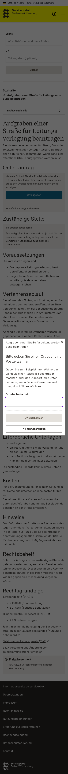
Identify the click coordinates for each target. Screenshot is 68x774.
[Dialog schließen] (62, 342)
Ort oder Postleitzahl (17, 394)
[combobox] (34, 402)
